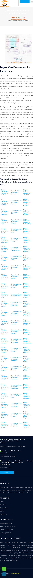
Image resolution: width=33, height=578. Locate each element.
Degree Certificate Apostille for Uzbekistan (16, 425)
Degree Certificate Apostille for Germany (4, 276)
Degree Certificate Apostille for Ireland (26, 286)
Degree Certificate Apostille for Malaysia (26, 313)
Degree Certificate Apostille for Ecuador (4, 258)
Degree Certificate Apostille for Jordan (4, 304)
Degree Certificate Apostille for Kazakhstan (16, 304)
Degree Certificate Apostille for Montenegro (26, 331)
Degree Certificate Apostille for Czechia (4, 249)
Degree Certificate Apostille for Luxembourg (16, 313)
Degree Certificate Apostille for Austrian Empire (26, 202)
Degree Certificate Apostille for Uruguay (4, 425)
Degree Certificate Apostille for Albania (4, 192)
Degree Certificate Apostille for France (16, 267)
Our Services (4, 508)
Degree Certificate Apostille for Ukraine (16, 415)
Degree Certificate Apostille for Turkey (4, 415)
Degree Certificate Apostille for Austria (16, 202)
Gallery (2, 511)
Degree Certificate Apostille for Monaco (16, 331)
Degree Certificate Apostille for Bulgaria (16, 221)
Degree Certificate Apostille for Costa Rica (4, 240)
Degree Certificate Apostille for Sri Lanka (16, 395)
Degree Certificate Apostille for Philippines (16, 359)
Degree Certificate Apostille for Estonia (26, 258)
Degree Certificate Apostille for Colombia (26, 230)
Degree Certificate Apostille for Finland (4, 267)
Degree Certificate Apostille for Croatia (16, 239)
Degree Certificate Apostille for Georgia (26, 267)
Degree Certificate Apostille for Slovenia (4, 386)
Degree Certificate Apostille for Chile (16, 230)
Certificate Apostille (20, 17)
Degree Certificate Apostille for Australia (4, 202)
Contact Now (7, 472)
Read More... (27, 493)
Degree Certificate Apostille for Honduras (26, 276)
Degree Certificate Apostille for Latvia (26, 304)
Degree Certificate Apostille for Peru (4, 359)
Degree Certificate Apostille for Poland (26, 359)
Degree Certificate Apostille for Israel (4, 295)
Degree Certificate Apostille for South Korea (26, 386)
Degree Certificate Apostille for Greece (16, 276)
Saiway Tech (15, 573)
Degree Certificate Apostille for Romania (16, 368)
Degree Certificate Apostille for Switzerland (16, 405)
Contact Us (3, 514)
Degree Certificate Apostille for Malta (4, 322)
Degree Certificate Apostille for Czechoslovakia (16, 249)
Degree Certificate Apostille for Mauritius (16, 322)
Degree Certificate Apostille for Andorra (16, 192)
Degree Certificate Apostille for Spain (4, 396)
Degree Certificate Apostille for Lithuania (4, 313)
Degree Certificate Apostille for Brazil (4, 221)
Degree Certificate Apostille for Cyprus (26, 240)
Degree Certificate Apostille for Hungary (4, 286)
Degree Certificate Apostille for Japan (26, 295)
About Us (3, 505)
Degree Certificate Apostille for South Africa (16, 386)
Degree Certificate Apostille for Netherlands (16, 340)
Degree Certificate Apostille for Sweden (4, 405)
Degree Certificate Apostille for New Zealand (27, 341)
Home (13, 17)
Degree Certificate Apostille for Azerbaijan (4, 212)
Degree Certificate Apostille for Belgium (26, 212)
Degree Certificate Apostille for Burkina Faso (27, 221)
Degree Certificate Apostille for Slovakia (26, 377)
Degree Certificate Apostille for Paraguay (26, 350)
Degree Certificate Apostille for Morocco (4, 341)
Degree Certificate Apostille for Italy (16, 294)
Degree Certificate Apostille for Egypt (16, 258)
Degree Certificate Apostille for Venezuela (26, 425)
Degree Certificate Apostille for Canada (4, 230)
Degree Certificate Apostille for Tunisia (26, 405)
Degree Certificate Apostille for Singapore (16, 377)
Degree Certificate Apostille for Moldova (4, 331)
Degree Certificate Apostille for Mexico (26, 322)
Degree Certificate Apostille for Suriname (26, 396)
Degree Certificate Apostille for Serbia (4, 377)
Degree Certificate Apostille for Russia (26, 368)
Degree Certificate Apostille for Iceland (16, 285)
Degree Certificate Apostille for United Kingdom (26, 415)
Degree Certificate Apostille (18, 19)
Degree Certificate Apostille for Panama (16, 350)
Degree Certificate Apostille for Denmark (26, 249)
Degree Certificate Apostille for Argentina (26, 192)
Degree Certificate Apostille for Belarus (16, 212)
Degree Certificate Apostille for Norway (4, 350)
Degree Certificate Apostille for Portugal (4, 368)
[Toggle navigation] (32, 2)
